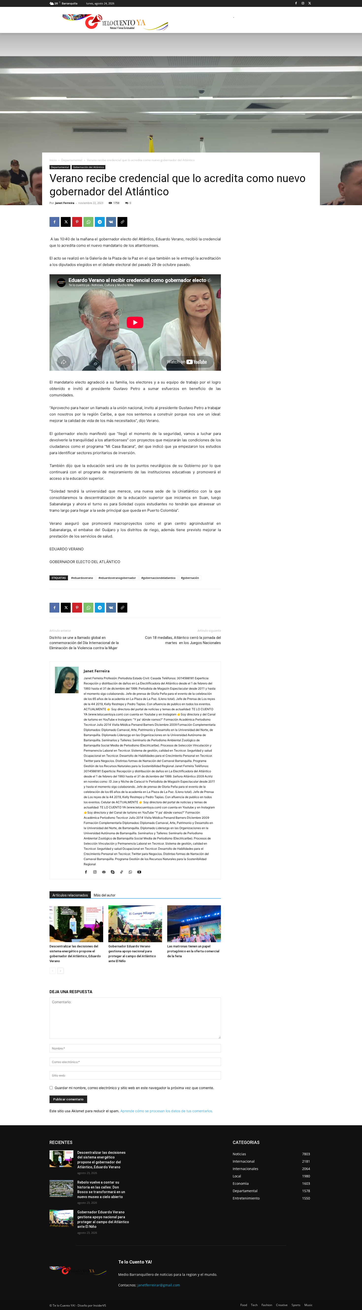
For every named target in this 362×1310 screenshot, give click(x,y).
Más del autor (104, 895)
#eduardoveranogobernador (117, 578)
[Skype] (114, 872)
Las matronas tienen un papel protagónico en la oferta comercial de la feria (193, 951)
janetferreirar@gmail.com (158, 1285)
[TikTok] (123, 872)
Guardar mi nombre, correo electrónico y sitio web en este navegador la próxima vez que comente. (134, 1088)
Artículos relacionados (70, 895)
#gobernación (190, 578)
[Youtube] (141, 872)
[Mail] (105, 872)
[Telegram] (100, 222)
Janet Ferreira (64, 203)
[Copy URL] (122, 222)
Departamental (71, 160)
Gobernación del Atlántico (88, 167)
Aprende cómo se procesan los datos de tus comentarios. (166, 1111)
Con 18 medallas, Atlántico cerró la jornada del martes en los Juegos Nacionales (183, 640)
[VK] (111, 222)
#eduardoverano (82, 578)
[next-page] (60, 971)
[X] (310, 3)
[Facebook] (296, 3)
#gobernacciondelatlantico (158, 578)
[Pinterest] (77, 222)
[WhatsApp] (88, 222)
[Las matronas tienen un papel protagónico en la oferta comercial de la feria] (194, 923)
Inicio (53, 160)
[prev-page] (52, 971)
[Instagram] (303, 3)
